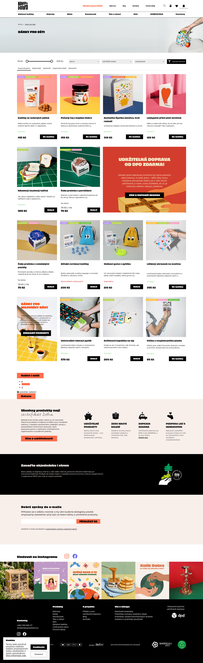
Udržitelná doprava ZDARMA (93, 5)
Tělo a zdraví (58, 619)
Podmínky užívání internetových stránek (134, 616)
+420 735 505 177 (24, 625)
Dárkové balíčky (60, 624)
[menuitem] (26, 14)
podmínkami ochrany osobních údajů (61, 529)
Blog (124, 5)
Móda (55, 614)
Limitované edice (61, 627)
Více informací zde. (16, 655)
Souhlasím (39, 647)
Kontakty (136, 5)
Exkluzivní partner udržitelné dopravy (175, 607)
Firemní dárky (150, 5)
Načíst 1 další (30, 375)
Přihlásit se (88, 521)
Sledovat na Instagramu (37, 557)
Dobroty (56, 611)
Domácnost (58, 616)
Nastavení (39, 654)
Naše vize (112, 5)
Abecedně (72, 68)
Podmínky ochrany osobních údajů (131, 614)
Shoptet (136, 645)
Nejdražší (47, 68)
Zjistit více (143, 437)
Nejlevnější (36, 68)
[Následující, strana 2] (26, 384)
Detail (50, 209)
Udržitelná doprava (92, 614)
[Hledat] (164, 5)
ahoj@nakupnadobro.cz (28, 628)
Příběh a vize (89, 611)
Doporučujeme (24, 68)
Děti (55, 622)
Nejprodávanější (59, 68)
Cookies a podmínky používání (129, 619)
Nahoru (26, 396)
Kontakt (86, 619)
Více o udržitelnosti (39, 438)
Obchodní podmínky (124, 611)
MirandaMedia (124, 645)
